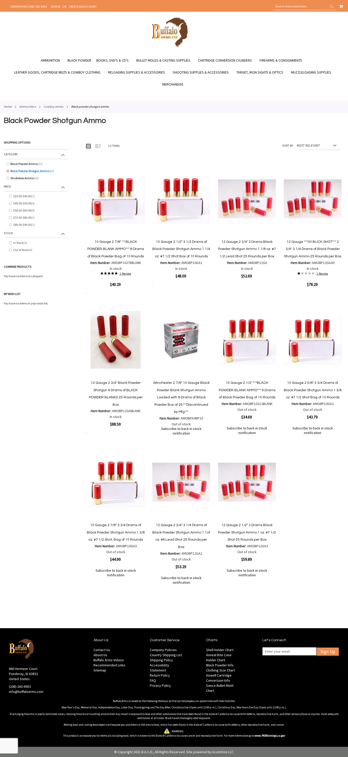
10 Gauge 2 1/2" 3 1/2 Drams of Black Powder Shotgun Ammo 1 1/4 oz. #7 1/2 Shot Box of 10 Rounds (181, 249)
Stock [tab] (8, 233)
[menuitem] (53, 60)
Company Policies (163, 650)
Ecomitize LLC (222, 752)
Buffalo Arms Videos (108, 660)
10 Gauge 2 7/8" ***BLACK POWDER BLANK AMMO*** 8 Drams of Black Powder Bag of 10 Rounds (115, 249)
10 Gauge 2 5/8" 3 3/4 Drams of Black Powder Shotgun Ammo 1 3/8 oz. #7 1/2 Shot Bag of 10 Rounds (313, 390)
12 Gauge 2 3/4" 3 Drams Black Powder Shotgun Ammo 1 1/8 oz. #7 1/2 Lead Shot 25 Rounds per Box (247, 249)
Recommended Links (109, 665)
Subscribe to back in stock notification (181, 431)
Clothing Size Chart (220, 670)
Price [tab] (7, 186)
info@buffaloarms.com (26, 691)
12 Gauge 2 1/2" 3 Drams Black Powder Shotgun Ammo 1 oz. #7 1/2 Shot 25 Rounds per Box (247, 532)
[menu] (174, 72)
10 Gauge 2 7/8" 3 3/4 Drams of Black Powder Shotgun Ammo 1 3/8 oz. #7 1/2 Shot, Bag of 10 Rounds (116, 532)
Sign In (55, 6)
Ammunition (27, 106)
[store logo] (170, 46)
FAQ (153, 680)
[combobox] (305, 6)
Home (8, 106)
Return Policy (160, 675)
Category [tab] (11, 154)
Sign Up (327, 651)
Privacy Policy (160, 685)
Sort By (287, 145)
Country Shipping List (166, 655)
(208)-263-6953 (20, 686)
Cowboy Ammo (53, 106)
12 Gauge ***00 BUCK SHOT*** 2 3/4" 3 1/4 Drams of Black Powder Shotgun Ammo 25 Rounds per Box (312, 249)
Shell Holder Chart (219, 650)
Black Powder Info (220, 665)
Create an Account (83, 6)
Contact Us (101, 650)
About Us (100, 655)
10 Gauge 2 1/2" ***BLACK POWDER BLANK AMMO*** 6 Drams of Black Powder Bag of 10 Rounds (247, 390)
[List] (97, 146)
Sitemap (99, 670)
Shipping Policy (161, 660)
